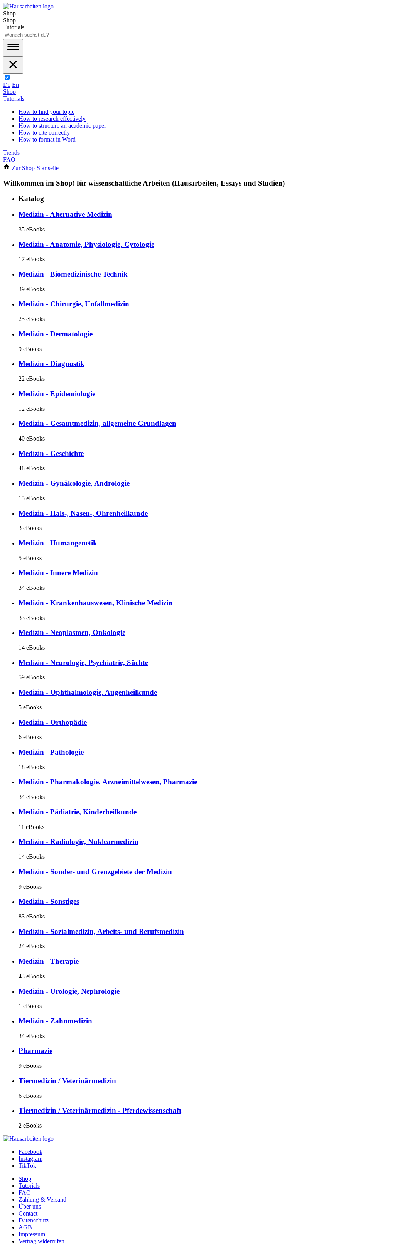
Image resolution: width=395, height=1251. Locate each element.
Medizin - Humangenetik (58, 543)
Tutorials (13, 98)
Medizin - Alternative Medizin (65, 214)
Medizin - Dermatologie (56, 334)
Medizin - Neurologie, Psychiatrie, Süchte (83, 662)
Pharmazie (35, 1051)
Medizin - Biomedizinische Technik (73, 274)
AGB (25, 1227)
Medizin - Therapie (49, 961)
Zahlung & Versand (42, 1199)
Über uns (30, 1206)
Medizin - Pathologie (51, 752)
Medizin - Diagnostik (51, 364)
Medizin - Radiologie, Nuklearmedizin (78, 841)
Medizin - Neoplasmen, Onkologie (72, 632)
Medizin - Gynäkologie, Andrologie (74, 483)
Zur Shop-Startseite (34, 168)
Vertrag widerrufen (41, 1241)
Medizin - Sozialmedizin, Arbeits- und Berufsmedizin (101, 931)
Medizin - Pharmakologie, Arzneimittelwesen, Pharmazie (108, 782)
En (15, 84)
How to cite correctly (44, 132)
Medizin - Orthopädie (53, 722)
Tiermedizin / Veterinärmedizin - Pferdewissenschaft (100, 1110)
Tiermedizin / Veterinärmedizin (67, 1081)
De (6, 84)
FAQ (9, 159)
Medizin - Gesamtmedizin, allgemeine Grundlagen (97, 423)
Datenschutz (34, 1220)
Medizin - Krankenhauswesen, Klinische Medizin (95, 603)
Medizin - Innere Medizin (58, 573)
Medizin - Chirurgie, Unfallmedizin (74, 304)
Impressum (32, 1234)
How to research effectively (52, 118)
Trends (11, 152)
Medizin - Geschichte (51, 453)
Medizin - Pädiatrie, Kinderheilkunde (78, 812)
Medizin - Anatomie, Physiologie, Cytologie (86, 244)
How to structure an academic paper (62, 125)
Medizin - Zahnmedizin (55, 1021)
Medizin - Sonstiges (49, 901)
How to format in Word (47, 139)
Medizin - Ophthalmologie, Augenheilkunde (88, 692)
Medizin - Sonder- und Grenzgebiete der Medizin (95, 872)
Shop (9, 91)
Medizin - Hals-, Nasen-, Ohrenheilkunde (83, 513)
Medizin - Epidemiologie (57, 394)
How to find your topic (46, 111)
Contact (28, 1213)
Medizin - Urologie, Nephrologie (69, 991)
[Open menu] (13, 47)
